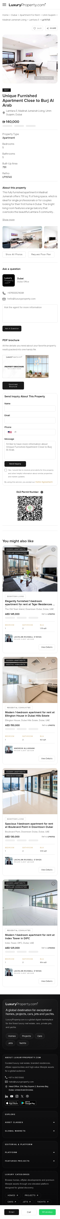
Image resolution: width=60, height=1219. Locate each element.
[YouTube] (11, 1096)
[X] (22, 1096)
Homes (12, 1036)
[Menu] (4, 5)
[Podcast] (27, 1096)
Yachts (22, 1043)
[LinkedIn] (6, 1096)
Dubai (14, 14)
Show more (8, 219)
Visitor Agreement (43, 482)
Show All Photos (14, 254)
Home (5, 14)
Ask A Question (12, 328)
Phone (7, 427)
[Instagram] (17, 1096)
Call (29, 1212)
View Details (46, 647)
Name (7, 403)
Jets (10, 1043)
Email (7, 415)
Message (9, 438)
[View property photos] (30, 59)
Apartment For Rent (30, 14)
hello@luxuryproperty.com (21, 1081)
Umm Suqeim (49, 14)
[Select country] (10, 432)
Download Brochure (13, 385)
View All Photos (44, 78)
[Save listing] (53, 549)
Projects (26, 1036)
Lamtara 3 (34, 19)
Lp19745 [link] (46, 19)
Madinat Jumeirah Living (14, 19)
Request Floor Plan (41, 254)
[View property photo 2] (22, 237)
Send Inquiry (15, 464)
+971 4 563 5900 (16, 1077)
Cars (39, 1036)
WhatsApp (47, 1212)
